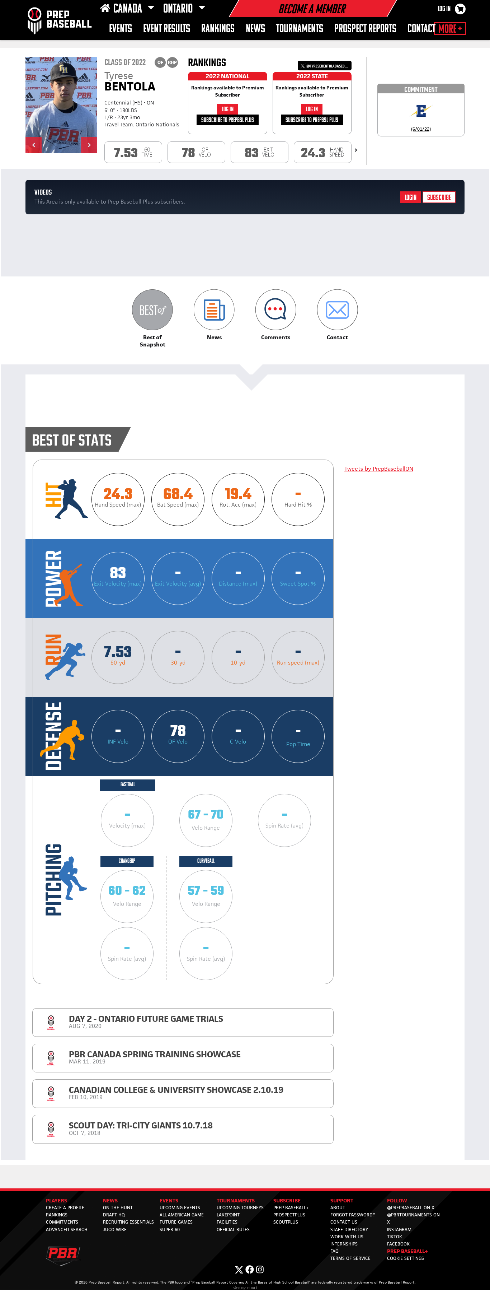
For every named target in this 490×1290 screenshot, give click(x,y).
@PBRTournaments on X (413, 1218)
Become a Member (311, 10)
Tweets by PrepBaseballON (378, 468)
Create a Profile (65, 1208)
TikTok (394, 1237)
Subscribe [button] (287, 1200)
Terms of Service (350, 1258)
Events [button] (120, 29)
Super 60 (170, 1229)
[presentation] (356, 150)
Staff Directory (349, 1229)
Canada (128, 9)
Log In (444, 9)
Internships (344, 1244)
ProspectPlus (289, 1215)
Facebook (398, 1244)
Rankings (218, 29)
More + (450, 29)
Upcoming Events (180, 1208)
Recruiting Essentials (128, 1222)
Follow (397, 1200)
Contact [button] (421, 29)
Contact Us (343, 1222)
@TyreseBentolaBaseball (328, 66)
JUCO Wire (115, 1229)
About (337, 1208)
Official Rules (233, 1229)
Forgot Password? (352, 1215)
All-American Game (182, 1215)
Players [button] (56, 1200)
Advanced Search (67, 1229)
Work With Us (346, 1237)
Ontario (179, 9)
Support (341, 1200)
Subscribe (439, 198)
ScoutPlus (285, 1222)
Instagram (399, 1229)
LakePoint (228, 1215)
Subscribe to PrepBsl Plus (227, 120)
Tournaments (299, 29)
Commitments (62, 1222)
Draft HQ (114, 1215)
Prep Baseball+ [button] (407, 1251)
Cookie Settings (405, 1258)
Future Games (176, 1222)
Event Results (166, 29)
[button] (33, 145)
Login (410, 198)
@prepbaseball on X (410, 1208)
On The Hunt (118, 1208)
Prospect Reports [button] (365, 29)
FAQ (334, 1251)
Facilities (227, 1222)
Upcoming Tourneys (240, 1208)
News (255, 29)
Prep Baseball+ (291, 1208)
